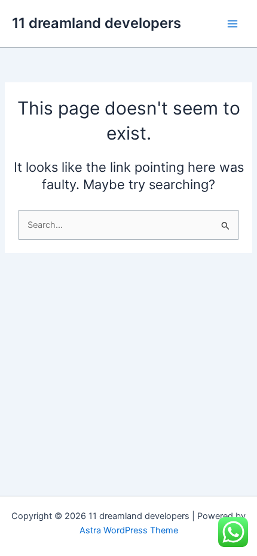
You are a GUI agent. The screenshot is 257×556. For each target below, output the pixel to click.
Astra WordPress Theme (128, 530)
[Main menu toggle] (232, 23)
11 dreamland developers (96, 23)
